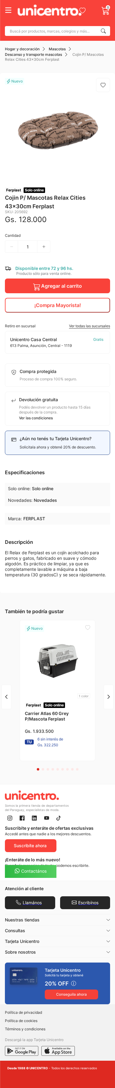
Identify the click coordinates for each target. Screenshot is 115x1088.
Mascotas (57, 49)
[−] (11, 246)
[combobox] (57, 31)
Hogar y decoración (22, 49)
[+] (43, 246)
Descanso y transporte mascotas (33, 54)
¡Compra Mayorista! (57, 305)
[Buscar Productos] (104, 31)
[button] (57, 326)
